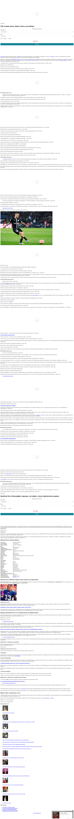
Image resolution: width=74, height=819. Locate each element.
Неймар (6, 283)
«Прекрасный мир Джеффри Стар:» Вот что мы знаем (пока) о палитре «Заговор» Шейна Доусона (16, 775)
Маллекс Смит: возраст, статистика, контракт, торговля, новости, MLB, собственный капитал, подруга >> (21, 629)
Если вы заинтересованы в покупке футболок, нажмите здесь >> (12, 681)
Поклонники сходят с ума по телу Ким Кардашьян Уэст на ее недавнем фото (13, 757)
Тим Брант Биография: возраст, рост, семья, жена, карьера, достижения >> (15, 663)
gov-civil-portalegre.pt (6, 1)
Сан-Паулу (52, 56)
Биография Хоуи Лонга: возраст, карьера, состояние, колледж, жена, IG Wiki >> (15, 607)
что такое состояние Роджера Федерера (10, 808)
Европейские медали (16, 59)
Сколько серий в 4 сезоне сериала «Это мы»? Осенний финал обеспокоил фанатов (14, 744)
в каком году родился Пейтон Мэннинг (10, 810)
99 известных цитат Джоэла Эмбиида (7, 405)
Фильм (5, 38)
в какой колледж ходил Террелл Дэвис (10, 811)
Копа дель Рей (35, 60)
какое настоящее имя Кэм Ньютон (9, 683)
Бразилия (19, 56)
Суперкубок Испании (63, 60)
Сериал (9, 38)
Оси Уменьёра (23, 688)
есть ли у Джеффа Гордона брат (9, 637)
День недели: (2, 29)
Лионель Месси (35, 295)
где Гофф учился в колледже (8, 621)
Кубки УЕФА (29, 60)
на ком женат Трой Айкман (8, 376)
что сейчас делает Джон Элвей (8, 807)
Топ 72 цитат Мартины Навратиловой (8, 438)
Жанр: (1, 34)
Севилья (19, 60)
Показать (37, 44)
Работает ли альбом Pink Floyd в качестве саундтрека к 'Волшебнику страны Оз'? (14, 766)
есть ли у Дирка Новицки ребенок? (9, 809)
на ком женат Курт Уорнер (8, 208)
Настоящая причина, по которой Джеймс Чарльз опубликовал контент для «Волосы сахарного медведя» (17, 748)
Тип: (1, 38)
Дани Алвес (2, 56)
